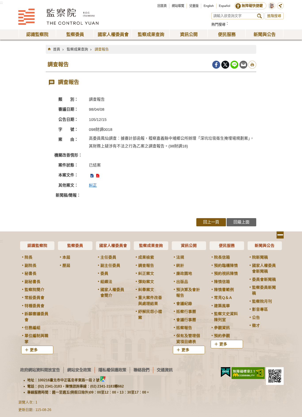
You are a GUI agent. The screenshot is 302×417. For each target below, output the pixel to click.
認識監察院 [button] (37, 34)
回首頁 (162, 6)
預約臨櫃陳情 (226, 265)
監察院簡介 (34, 289)
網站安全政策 (79, 370)
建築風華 (222, 306)
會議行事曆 (186, 320)
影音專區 (260, 309)
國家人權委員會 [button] (113, 34)
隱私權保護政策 (112, 370)
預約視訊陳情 (226, 273)
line (234, 65)
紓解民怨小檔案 (150, 314)
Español (224, 6)
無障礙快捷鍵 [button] (252, 6)
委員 (104, 273)
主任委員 (108, 257)
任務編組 (32, 328)
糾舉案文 (146, 289)
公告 (256, 317)
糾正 (93, 185)
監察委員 (75, 245)
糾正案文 (146, 273)
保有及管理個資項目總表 (188, 339)
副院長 (30, 265)
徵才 (256, 325)
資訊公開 (189, 245)
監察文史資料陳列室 (226, 317)
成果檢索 (146, 257)
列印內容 (252, 65)
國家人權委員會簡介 (112, 292)
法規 (180, 257)
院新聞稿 (260, 257)
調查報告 (102, 49)
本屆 (66, 257)
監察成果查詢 (77, 49)
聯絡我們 (141, 370)
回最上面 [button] (241, 222)
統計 (180, 265)
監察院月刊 (262, 301)
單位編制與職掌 (36, 339)
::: (1, 2)
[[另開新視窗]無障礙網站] (248, 373)
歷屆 (66, 265)
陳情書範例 (224, 289)
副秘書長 (32, 281)
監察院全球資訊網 (58, 17)
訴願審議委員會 (36, 317)
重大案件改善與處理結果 (150, 300)
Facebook (216, 65)
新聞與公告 (265, 245)
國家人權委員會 (113, 245)
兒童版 (194, 6)
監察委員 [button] (75, 34)
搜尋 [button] (259, 16)
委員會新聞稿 (264, 279)
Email (243, 65)
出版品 (182, 281)
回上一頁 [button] (211, 222)
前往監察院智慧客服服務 (271, 5)
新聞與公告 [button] (265, 34)
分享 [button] (280, 5)
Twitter (225, 65)
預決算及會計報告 (188, 292)
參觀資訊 (222, 328)
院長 (28, 257)
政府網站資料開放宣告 (40, 370)
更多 (34, 350)
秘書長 (30, 273)
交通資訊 (165, 370)
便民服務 (227, 245)
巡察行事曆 (186, 311)
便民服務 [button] (227, 34)
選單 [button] (280, 235)
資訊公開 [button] (189, 34)
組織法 (106, 281)
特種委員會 (34, 306)
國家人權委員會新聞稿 (264, 268)
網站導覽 (178, 6)
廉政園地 (184, 273)
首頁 (56, 49)
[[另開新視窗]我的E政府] (225, 372)
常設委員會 (34, 297)
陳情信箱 (222, 281)
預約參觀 (222, 336)
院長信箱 (222, 257)
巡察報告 (184, 328)
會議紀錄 (184, 303)
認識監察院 (37, 245)
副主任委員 (110, 265)
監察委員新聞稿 (264, 290)
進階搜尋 (274, 16)
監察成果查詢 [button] (151, 34)
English (209, 6)
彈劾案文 (146, 281)
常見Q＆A (223, 297)
